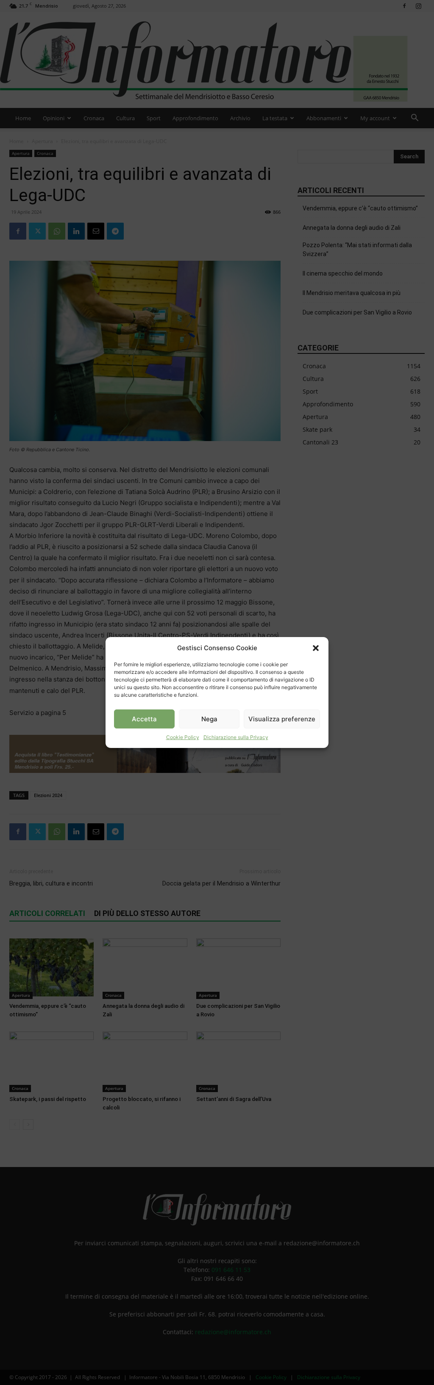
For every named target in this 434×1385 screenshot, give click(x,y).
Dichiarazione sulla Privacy (235, 737)
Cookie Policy (182, 737)
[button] (316, 648)
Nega (209, 719)
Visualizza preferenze (281, 719)
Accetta (144, 719)
